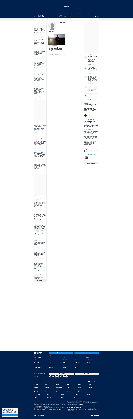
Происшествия (77, 362)
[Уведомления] (95, 16)
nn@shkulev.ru (45, 408)
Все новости (40, 23)
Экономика (88, 364)
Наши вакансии (37, 364)
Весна (50, 360)
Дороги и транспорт (53, 364)
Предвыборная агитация (38, 367)
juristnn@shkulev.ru (58, 409)
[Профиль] (98, 16)
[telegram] (50, 376)
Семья (76, 369)
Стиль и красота (89, 359)
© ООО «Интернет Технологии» (39, 415)
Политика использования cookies (72, 411)
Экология (88, 362)
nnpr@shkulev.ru (81, 404)
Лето (64, 362)
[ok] (56, 376)
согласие (6, 412)
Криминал (65, 359)
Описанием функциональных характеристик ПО (74, 407)
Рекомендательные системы (71, 413)
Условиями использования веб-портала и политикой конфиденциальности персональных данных (81, 408)
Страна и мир (88, 360)
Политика (76, 360)
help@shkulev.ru (41, 410)
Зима (64, 357)
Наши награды (37, 362)
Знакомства (91, 154)
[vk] (53, 376)
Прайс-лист (36, 359)
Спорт (87, 357)
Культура (64, 360)
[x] (64, 376)
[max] (61, 376)
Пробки (67, 16)
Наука (64, 365)
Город (50, 362)
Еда (50, 365)
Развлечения (77, 365)
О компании (36, 360)
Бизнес (50, 359)
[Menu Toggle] (35, 16)
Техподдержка (37, 365)
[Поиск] (93, 16)
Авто (50, 357)
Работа (76, 364)
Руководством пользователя (71, 406)
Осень (76, 359)
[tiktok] (66, 376)
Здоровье (51, 369)
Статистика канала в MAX (39, 369)
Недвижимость (65, 367)
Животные (51, 367)
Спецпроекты (88, 365)
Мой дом (64, 364)
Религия (76, 367)
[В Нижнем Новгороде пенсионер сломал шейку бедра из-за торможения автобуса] (56, 39)
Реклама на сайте (37, 357)
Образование (65, 369)
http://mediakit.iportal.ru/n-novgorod (84, 401)
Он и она (76, 357)
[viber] (58, 376)
